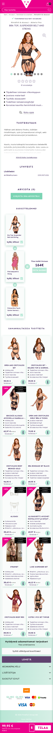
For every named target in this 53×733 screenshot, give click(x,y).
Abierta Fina (36, 22)
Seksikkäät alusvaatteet (24, 15)
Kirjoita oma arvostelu (26, 196)
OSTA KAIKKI (39, 270)
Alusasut (12, 15)
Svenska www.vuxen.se (26, 721)
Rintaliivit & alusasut (42, 15)
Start (5, 15)
